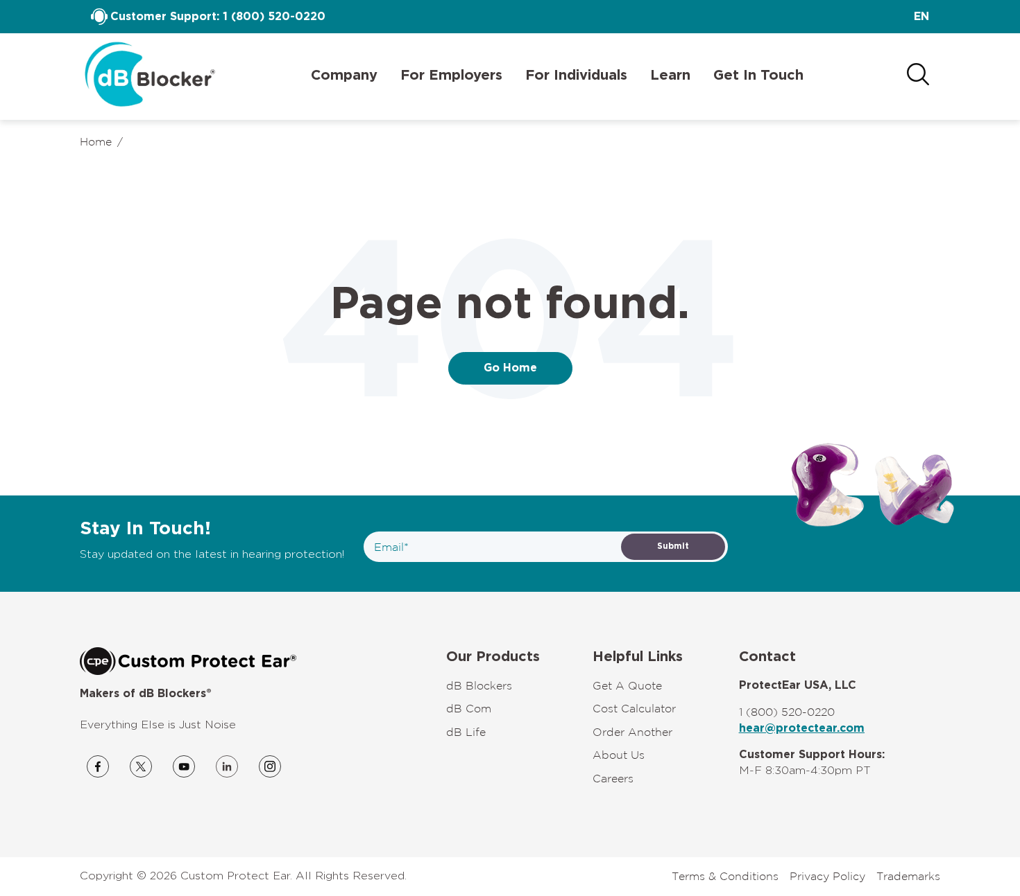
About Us (619, 754)
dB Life (466, 732)
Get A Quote (627, 685)
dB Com (468, 708)
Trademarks (908, 876)
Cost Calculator (634, 708)
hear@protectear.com (802, 728)
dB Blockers (479, 685)
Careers (613, 778)
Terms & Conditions (725, 876)
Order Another (632, 732)
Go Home (510, 368)
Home (96, 141)
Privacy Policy (827, 876)
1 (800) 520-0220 (274, 16)
